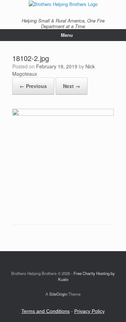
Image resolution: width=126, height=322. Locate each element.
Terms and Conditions (45, 311)
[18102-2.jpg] (63, 113)
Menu (67, 35)
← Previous (33, 85)
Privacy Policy (89, 311)
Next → (71, 85)
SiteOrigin (58, 294)
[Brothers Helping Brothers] (63, 3)
